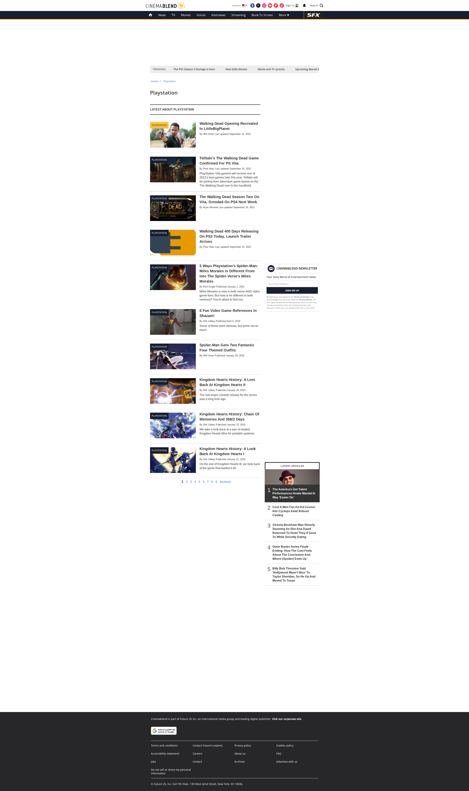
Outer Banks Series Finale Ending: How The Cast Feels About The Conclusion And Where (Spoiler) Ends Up (292, 552)
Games (154, 81)
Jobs (153, 761)
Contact (197, 761)
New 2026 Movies (236, 69)
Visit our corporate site (286, 719)
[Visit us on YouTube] (270, 5)
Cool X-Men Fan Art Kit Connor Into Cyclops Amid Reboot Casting (293, 511)
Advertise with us (287, 761)
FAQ (278, 753)
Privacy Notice (305, 299)
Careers (197, 753)
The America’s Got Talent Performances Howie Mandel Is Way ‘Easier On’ (293, 493)
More (283, 15)
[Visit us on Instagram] (264, 5)
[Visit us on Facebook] (252, 5)
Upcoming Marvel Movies (311, 69)
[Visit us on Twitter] (258, 5)
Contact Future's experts (208, 745)
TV (173, 15)
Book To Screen (262, 15)
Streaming (238, 15)
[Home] (150, 15)
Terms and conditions (164, 745)
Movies (186, 15)
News (162, 15)
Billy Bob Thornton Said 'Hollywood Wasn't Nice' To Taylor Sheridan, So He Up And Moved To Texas (293, 574)
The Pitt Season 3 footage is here (194, 69)
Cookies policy (284, 745)
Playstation (169, 81)
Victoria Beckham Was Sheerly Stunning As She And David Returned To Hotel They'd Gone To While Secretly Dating (294, 531)
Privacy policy (242, 745)
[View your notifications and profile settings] (304, 5)
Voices (201, 15)
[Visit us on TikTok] (282, 5)
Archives (225, 481)
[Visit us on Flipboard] (276, 5)
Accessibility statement (165, 753)
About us (239, 753)
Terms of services (302, 297)
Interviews (218, 15)
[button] (316, 5)
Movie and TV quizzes (271, 69)
